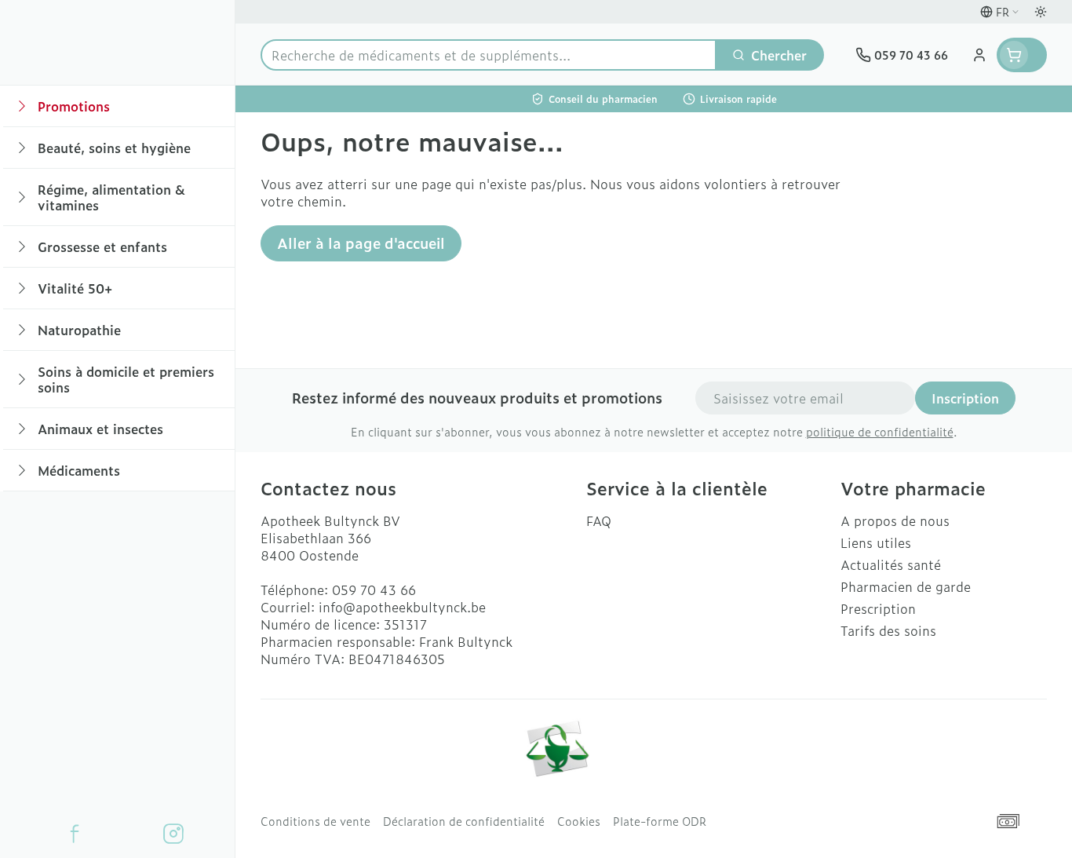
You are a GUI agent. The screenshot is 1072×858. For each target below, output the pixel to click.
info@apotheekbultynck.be (402, 606)
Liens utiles (875, 542)
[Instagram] (173, 833)
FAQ (598, 520)
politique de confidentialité (879, 431)
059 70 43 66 (374, 589)
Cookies (578, 821)
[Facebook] (74, 833)
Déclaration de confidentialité (464, 821)
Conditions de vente (315, 821)
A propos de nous (895, 520)
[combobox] (488, 55)
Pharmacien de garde (905, 586)
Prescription (878, 608)
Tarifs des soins (888, 630)
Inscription (965, 398)
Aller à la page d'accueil (361, 243)
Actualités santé (890, 564)
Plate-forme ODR (659, 821)
